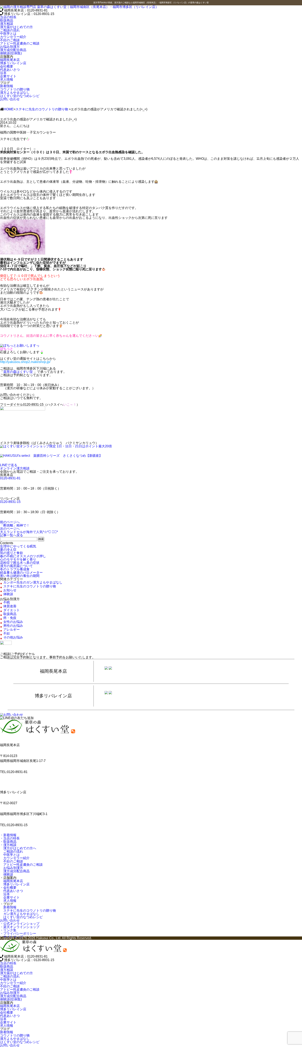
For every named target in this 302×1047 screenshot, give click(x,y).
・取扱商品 (8, 841)
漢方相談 (6, 23)
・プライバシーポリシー (18, 933)
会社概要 (6, 66)
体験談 (8, 594)
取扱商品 (6, 20)
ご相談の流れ (11, 851)
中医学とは (10, 854)
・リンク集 (8, 930)
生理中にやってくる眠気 (18, 546)
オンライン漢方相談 (15, 468)
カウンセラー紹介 (15, 858)
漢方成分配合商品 (15, 871)
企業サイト (10, 897)
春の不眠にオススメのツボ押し (23, 556)
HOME (9, 109)
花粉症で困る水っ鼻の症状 (19, 562)
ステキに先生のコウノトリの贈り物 (41, 109)
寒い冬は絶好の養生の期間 (19, 576)
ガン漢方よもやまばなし (19, 914)
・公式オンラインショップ (19, 923)
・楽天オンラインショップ (19, 927)
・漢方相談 (8, 845)
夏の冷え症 (8, 549)
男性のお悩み (13, 625)
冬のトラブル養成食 (15, 569)
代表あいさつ (11, 891)
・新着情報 (8, 835)
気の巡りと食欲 (11, 553)
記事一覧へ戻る (11, 535)
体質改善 (9, 606)
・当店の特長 (10, 838)
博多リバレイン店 (15, 884)
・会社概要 (8, 887)
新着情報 (8, 907)
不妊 (6, 633)
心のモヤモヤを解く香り (18, 559)
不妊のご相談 (11, 861)
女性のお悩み (13, 621)
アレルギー (11, 629)
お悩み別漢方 (11, 868)
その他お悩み (13, 637)
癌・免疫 (9, 618)
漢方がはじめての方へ (18, 848)
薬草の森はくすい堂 (18, 371)
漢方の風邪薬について (16, 566)
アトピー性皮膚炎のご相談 (21, 864)
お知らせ (9, 590)
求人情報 (8, 900)
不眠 (6, 602)
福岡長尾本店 (11, 881)
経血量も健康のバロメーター (21, 572)
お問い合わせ (10, 99)
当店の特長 (8, 17)
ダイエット (11, 610)
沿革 (5, 894)
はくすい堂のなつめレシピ (21, 917)
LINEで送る (8, 465)
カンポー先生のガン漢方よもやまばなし (32, 582)
